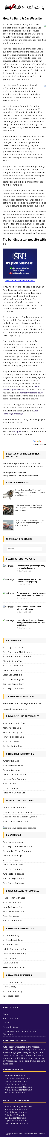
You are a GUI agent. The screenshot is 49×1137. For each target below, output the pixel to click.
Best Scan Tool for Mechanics (17, 812)
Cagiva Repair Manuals (16, 1120)
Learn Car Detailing (12, 674)
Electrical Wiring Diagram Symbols (20, 816)
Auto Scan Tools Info (13, 665)
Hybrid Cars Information (15, 774)
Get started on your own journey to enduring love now (31, 566)
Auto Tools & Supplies (13, 679)
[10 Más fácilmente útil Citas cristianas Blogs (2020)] (9, 579)
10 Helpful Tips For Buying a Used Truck (29, 520)
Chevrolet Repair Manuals (17, 1078)
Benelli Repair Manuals (16, 1112)
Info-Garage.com (11, 996)
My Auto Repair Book (13, 765)
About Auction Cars (12, 728)
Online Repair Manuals (14, 807)
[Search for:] (24, 549)
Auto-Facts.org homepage (21, 412)
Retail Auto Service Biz (14, 792)
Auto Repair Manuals (13, 647)
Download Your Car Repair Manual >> (22, 703)
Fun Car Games (10, 788)
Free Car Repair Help (13, 982)
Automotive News (11, 770)
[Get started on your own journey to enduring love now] (9, 566)
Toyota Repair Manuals (16, 1081)
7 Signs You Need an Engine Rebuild (28, 505)
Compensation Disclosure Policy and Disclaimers (20, 1033)
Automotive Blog (11, 760)
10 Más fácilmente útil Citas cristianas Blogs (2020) (29, 580)
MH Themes (40, 1133)
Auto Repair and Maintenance (17, 652)
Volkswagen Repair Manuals (18, 1087)
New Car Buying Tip (12, 732)
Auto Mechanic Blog (12, 991)
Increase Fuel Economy (14, 779)
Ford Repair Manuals (15, 1075)
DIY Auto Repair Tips (12, 661)
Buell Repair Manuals (15, 1118)
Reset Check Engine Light (15, 821)
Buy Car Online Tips (12, 746)
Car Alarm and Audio (13, 670)
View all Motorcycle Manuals (18, 1106)
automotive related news (30, 392)
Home (5, 1014)
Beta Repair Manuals (15, 1115)
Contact (6, 1022)
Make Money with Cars (14, 723)
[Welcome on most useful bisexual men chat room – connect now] (9, 593)
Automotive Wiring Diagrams (17, 656)
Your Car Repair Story (13, 684)
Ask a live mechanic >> (15, 709)
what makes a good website (21, 388)
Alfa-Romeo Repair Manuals (18, 1089)
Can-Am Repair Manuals (16, 1123)
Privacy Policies (10, 1027)
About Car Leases (11, 741)
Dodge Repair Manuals (15, 1084)
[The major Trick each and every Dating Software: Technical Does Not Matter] (9, 620)
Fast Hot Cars (9, 783)
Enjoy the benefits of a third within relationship (29, 607)
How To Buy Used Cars (13, 737)
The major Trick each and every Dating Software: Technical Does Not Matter (31, 622)
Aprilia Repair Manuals (16, 1109)
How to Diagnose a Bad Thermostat (28, 490)
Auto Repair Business (13, 688)
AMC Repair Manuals (15, 1092)
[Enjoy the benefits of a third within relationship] (9, 606)
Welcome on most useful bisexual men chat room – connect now (31, 594)
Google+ (17, 431)
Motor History (9, 986)
